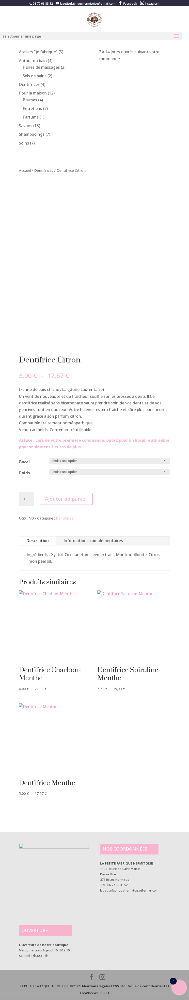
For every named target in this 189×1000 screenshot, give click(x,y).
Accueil (25, 170)
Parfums (31, 117)
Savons (25, 125)
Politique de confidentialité (144, 986)
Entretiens (32, 108)
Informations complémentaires (93, 540)
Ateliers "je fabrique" (38, 51)
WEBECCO (101, 993)
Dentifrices (29, 84)
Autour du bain (33, 60)
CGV (116, 986)
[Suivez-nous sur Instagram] (102, 977)
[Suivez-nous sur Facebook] (91, 977)
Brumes (30, 100)
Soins (24, 143)
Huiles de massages (41, 67)
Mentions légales (96, 986)
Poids (24, 473)
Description (38, 540)
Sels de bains (35, 76)
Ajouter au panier (66, 498)
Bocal (24, 462)
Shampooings (32, 134)
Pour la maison (33, 93)
